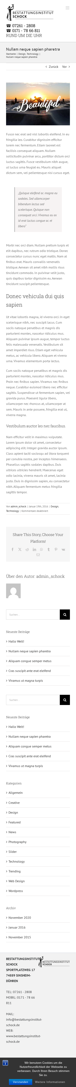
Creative (14, 803)
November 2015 (20, 937)
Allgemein (16, 793)
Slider (13, 852)
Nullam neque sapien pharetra (30, 651)
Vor (64, 67)
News (12, 832)
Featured (15, 822)
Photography (17, 842)
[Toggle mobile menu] (68, 8)
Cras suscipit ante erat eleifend (30, 671)
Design (54, 506)
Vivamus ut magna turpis (26, 680)
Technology (12, 511)
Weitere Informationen (50, 1082)
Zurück (53, 67)
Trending (15, 871)
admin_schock (18, 506)
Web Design (17, 881)
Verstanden (20, 1082)
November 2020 (20, 917)
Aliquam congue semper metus (30, 661)
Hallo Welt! (16, 641)
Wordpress (16, 891)
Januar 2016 (17, 927)
